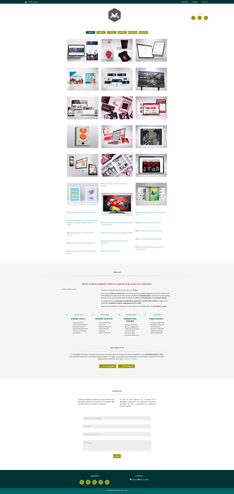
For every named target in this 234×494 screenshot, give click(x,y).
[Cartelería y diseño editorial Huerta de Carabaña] (83, 136)
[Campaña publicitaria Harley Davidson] (151, 79)
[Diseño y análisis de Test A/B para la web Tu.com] (83, 234)
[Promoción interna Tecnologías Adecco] (117, 233)
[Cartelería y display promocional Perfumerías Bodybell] (83, 79)
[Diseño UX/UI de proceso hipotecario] (151, 50)
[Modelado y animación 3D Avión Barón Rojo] (117, 204)
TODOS (90, 32)
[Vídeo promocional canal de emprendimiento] (117, 224)
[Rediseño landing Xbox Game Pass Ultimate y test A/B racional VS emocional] (83, 50)
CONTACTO (205, 2)
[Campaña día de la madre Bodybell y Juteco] (117, 107)
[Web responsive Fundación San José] (151, 231)
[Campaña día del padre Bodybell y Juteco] (117, 165)
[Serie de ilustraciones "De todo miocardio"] (117, 50)
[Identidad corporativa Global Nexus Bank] (83, 212)
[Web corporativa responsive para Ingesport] (117, 185)
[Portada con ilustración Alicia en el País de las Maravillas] (117, 242)
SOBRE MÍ (195, 2)
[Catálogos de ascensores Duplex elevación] (151, 194)
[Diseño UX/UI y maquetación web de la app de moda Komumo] (83, 107)
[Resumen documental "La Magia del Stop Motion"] (83, 252)
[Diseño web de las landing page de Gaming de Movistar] (117, 79)
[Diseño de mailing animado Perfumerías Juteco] (151, 213)
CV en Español (108, 366)
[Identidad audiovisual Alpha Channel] (151, 239)
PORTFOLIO (184, 2)
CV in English (127, 366)
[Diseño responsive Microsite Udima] (83, 165)
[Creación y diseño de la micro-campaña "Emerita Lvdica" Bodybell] (117, 251)
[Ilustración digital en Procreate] (151, 136)
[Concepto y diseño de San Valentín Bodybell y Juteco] (83, 194)
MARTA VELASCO (33, 2)
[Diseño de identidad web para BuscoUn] (151, 107)
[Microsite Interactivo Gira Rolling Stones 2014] (151, 165)
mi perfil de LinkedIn (129, 359)
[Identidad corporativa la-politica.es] (151, 223)
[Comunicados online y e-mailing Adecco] (117, 136)
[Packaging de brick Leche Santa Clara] (83, 243)
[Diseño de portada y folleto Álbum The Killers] (83, 223)
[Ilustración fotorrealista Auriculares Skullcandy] (151, 248)
